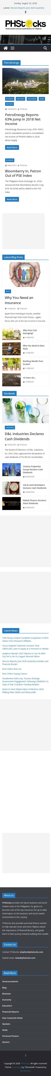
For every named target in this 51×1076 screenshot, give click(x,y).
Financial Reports (10, 1011)
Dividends (10, 428)
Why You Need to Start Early (33, 347)
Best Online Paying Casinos (14, 673)
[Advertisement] (23, 231)
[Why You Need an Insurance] (25, 274)
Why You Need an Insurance (19, 300)
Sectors (9, 104)
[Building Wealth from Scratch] (11, 365)
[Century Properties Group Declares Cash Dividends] (11, 471)
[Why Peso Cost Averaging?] (11, 334)
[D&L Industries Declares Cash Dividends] (25, 410)
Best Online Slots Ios (11, 669)
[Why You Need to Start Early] (11, 349)
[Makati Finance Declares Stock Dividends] (11, 504)
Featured (20, 99)
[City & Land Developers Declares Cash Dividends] (11, 488)
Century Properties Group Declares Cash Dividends (33, 469)
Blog (8, 291)
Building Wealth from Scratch (33, 363)
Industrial (32, 99)
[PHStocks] (25, 36)
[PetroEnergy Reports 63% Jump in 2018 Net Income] (25, 81)
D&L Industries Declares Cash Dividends (24, 436)
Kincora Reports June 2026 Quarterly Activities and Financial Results (27, 9)
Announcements (10, 981)
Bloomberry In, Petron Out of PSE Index (23, 173)
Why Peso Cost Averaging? (30, 332)
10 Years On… (29, 377)
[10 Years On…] (11, 379)
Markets (6, 1024)
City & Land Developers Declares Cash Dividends (34, 486)
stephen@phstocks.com (31, 952)
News (42, 99)
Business (9, 99)
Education (7, 1005)
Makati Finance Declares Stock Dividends (34, 502)
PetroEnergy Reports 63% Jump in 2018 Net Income (23, 119)
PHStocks (23, 109)
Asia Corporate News (12, 1018)
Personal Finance (10, 1036)
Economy (6, 999)
